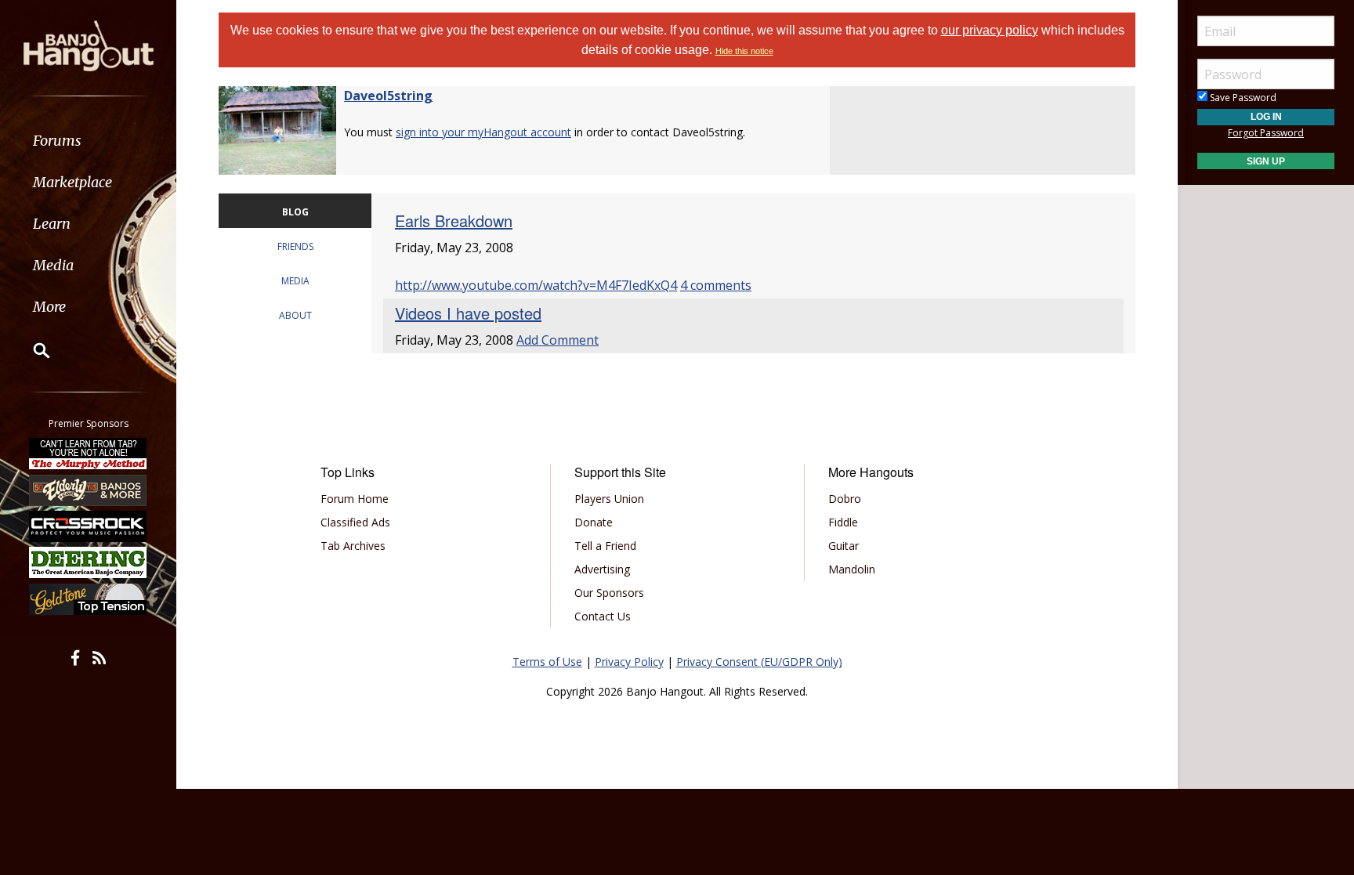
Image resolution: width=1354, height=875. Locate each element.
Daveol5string (388, 95)
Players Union (609, 498)
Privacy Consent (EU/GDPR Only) (759, 661)
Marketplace (72, 182)
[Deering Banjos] (88, 562)
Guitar (843, 545)
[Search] (31, 350)
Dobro (844, 498)
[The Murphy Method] (88, 454)
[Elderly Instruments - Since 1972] (88, 490)
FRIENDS (295, 246)
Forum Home (354, 498)
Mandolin (851, 569)
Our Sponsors (609, 592)
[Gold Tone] (88, 599)
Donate (593, 522)
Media (53, 265)
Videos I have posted (468, 313)
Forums (57, 141)
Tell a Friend (605, 545)
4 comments (715, 285)
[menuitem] (88, 140)
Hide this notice (744, 51)
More (49, 307)
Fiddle (843, 522)
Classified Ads (355, 522)
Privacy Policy (629, 661)
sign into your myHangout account (483, 132)
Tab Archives (353, 545)
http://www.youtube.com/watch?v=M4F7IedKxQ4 (536, 285)
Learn (52, 224)
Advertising (602, 569)
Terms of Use (547, 661)
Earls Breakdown (453, 220)
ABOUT (295, 315)
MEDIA (295, 280)
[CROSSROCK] (88, 526)
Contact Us (602, 616)
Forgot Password (1266, 132)
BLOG (295, 212)
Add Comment (557, 340)
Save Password (1241, 97)
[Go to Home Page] (89, 44)
